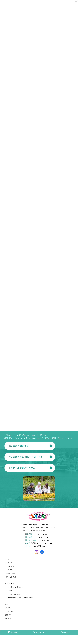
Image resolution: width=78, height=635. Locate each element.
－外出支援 (9, 570)
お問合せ (66, 632)
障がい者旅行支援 (11, 577)
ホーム (7, 559)
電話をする (40, 632)
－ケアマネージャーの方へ (13, 594)
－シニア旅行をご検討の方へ (14, 587)
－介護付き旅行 (10, 566)
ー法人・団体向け (11, 573)
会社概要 (7, 608)
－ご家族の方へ (10, 590)
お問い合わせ (8, 615)
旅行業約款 (8, 618)
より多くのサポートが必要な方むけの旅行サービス (20, 598)
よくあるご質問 (9, 611)
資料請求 (14, 632)
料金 (6, 604)
